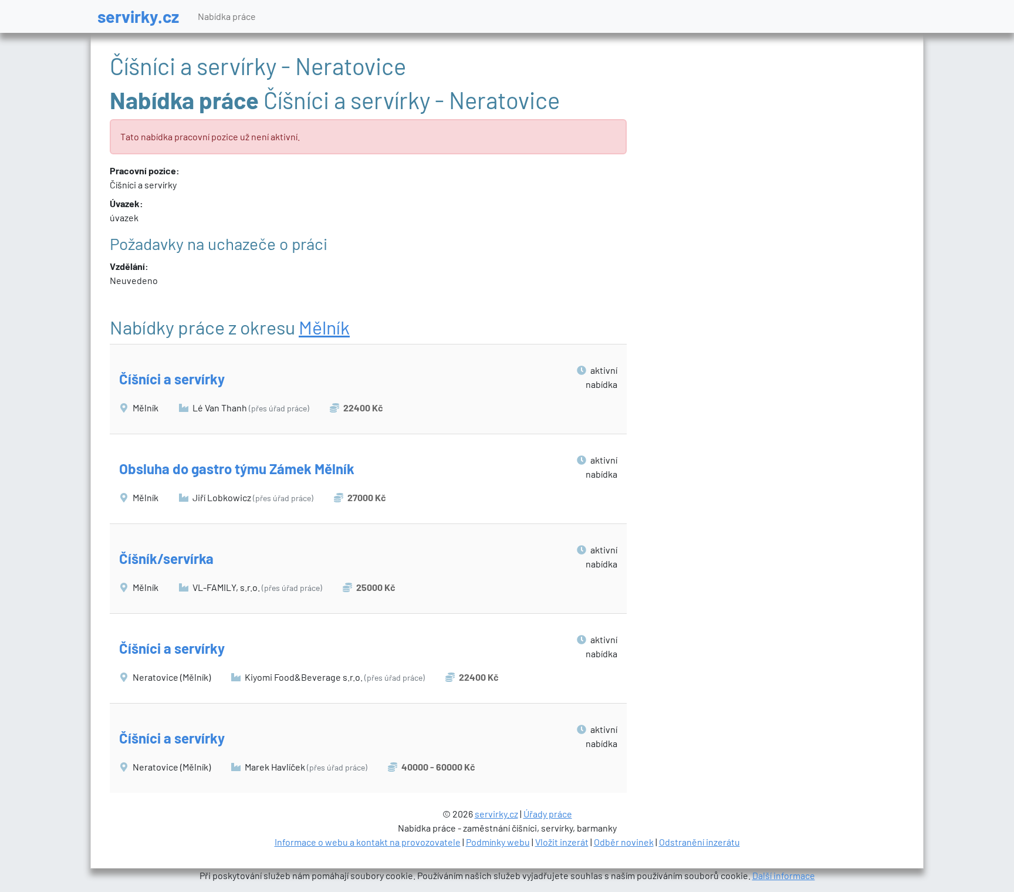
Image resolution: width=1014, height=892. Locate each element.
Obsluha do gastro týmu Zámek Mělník (236, 468)
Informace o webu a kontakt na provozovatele (368, 841)
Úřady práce (547, 813)
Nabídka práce (227, 16)
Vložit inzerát (562, 841)
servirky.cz (138, 16)
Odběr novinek (624, 841)
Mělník (324, 327)
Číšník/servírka (166, 558)
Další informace (783, 875)
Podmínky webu (498, 841)
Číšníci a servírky (172, 378)
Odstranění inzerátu (699, 841)
